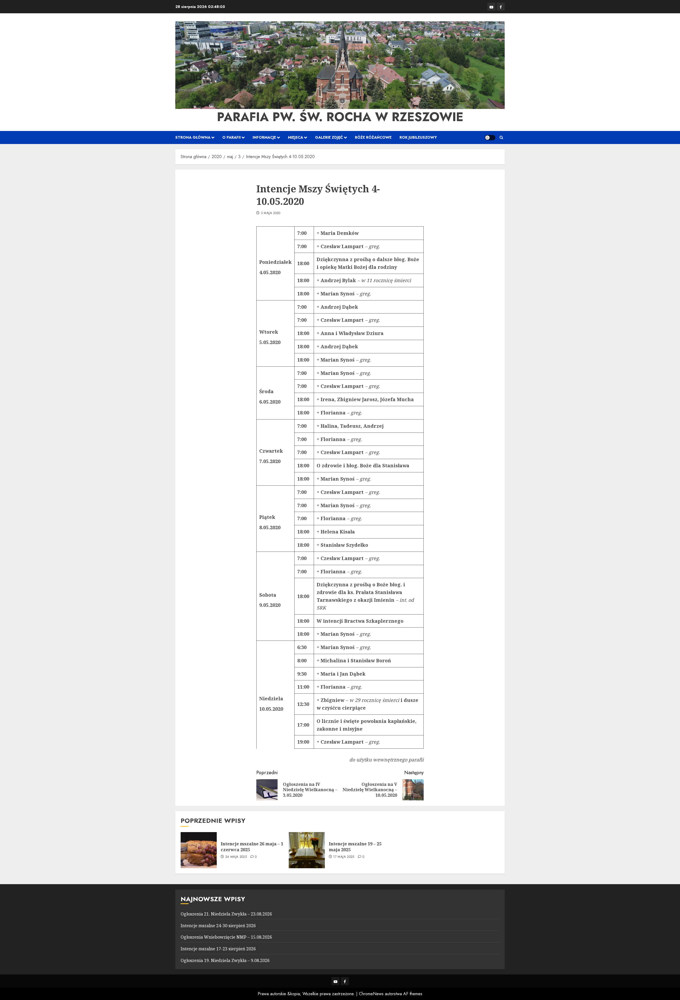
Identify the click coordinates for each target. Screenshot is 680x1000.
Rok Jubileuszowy (418, 137)
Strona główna (192, 137)
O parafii (231, 137)
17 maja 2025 (343, 857)
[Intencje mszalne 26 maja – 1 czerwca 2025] (199, 850)
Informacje (264, 137)
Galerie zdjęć (329, 137)
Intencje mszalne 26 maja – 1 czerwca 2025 (252, 847)
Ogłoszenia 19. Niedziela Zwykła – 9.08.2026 (225, 960)
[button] (501, 137)
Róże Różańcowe (373, 137)
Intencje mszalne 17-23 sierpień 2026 (218, 949)
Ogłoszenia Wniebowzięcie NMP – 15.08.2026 (226, 937)
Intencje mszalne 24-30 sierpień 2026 (218, 926)
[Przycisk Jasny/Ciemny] (490, 137)
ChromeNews (371, 994)
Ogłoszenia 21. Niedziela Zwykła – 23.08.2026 (226, 914)
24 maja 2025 (236, 857)
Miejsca (295, 137)
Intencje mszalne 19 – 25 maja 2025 (355, 847)
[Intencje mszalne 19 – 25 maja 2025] (307, 850)
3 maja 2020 (270, 213)
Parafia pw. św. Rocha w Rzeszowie (340, 117)
